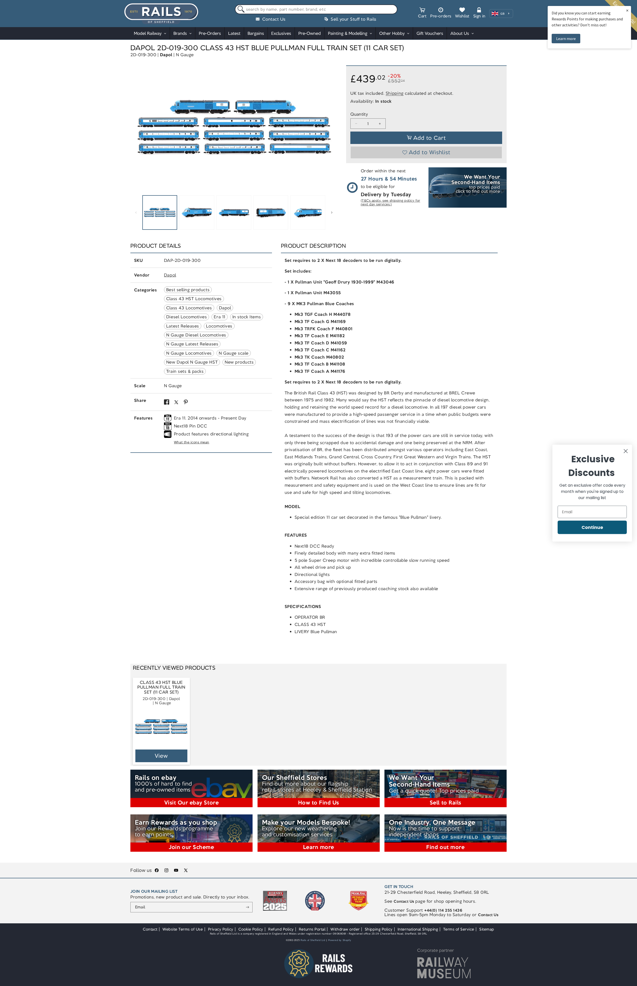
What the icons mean (191, 442)
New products (239, 362)
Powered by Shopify (339, 940)
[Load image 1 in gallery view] (159, 212)
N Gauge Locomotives (189, 353)
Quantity (359, 114)
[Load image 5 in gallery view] (307, 212)
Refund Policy (281, 929)
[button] (422, 13)
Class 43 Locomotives (189, 308)
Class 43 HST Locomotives (194, 299)
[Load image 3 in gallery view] (233, 212)
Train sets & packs (185, 371)
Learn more (566, 38)
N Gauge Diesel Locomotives (196, 335)
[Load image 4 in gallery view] (271, 212)
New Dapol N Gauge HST (192, 362)
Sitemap (486, 929)
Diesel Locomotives (186, 317)
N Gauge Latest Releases (192, 344)
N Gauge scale (234, 353)
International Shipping (418, 929)
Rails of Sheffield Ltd (313, 940)
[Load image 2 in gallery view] (196, 212)
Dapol (166, 55)
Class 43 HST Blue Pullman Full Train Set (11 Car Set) (161, 687)
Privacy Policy (220, 929)
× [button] (627, 10)
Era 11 (219, 317)
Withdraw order (345, 929)
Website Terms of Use (182, 929)
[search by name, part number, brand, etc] (240, 9)
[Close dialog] (625, 451)
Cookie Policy (250, 929)
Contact (150, 929)
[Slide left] (135, 212)
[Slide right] (331, 212)
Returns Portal (312, 929)
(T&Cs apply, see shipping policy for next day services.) (390, 202)
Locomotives (219, 326)
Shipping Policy (379, 929)
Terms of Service (458, 929)
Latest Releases (182, 326)
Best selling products (188, 290)
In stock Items (246, 317)
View (161, 756)
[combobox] (316, 9)
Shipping (395, 93)
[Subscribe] (247, 907)
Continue (592, 527)
